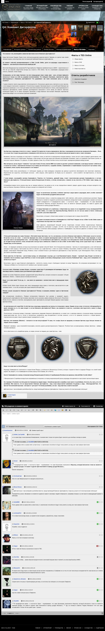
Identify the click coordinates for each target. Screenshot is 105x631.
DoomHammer (8, 430)
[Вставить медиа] (66, 410)
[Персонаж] (73, 34)
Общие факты (79, 59)
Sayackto (16, 524)
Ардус (16, 546)
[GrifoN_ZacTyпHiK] (7, 438)
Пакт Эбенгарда (79, 82)
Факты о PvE (78, 62)
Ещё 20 (11, 613)
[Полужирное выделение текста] (3, 410)
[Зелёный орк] (7, 479)
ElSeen (16, 535)
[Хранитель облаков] (7, 582)
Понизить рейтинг (102, 22)
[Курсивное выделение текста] (6, 410)
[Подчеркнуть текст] (10, 410)
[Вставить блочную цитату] (44, 410)
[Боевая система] (87, 28)
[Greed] (7, 464)
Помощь (3, 426)
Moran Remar (18, 487)
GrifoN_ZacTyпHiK (19, 434)
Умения (68, 628)
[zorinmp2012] (7, 516)
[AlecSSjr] (7, 560)
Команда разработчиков (63, 49)
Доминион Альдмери (81, 79)
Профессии (77, 628)
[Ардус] (7, 549)
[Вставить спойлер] (51, 410)
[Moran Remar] (7, 490)
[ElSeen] (7, 538)
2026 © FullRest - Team (8, 628)
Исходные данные (20, 49)
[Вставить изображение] (62, 410)
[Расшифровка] (58, 410)
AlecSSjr (16, 557)
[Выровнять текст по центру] (36, 410)
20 (97, 22)
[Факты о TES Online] (100, 28)
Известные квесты (80, 68)
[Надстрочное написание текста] (21, 410)
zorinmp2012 (17, 513)
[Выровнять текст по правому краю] (40, 410)
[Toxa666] (7, 604)
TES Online (5, 22)
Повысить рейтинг (100, 22)
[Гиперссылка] (55, 410)
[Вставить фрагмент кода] (48, 410)
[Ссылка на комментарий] (14, 442)
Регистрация (86, 1)
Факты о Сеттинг (79, 65)
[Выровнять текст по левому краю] (33, 410)
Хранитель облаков (20, 579)
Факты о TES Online (80, 49)
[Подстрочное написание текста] (18, 410)
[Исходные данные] (73, 28)
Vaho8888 (31, 442)
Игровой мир (47, 628)
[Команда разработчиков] (93, 28)
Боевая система (49, 49)
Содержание (100, 628)
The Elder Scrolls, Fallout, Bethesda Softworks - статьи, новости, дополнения (11, 7)
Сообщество (88, 628)
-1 (97, 546)
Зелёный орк (18, 476)
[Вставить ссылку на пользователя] (69, 410)
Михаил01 (17, 568)
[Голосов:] (97, 434)
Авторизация (97, 1)
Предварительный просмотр (17, 426)
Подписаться (91, 22)
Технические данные (34, 49)
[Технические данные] (80, 28)
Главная (37, 628)
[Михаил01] (7, 571)
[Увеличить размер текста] (29, 410)
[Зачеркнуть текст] (14, 410)
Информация (7, 49)
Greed (15, 461)
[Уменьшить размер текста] (25, 410)
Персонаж (91, 49)
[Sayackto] (7, 527)
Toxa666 (16, 601)
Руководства (59, 628)
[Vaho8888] (7, 505)
